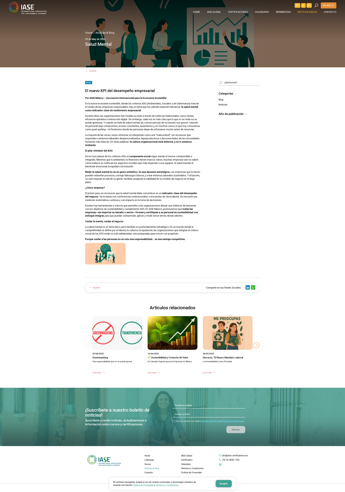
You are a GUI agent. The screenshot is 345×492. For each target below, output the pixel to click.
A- (309, 5)
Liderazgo (149, 460)
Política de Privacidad (211, 421)
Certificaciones (238, 12)
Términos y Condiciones (233, 421)
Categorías (226, 93)
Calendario (262, 12)
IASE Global (214, 12)
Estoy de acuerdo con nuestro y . (210, 421)
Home (196, 12)
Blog (221, 99)
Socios (147, 464)
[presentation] (256, 345)
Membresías (283, 12)
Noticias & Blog (307, 12)
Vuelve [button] (92, 70)
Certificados (186, 460)
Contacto (330, 12)
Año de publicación (231, 113)
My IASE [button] (327, 5)
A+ (297, 5)
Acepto (224, 483)
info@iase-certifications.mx (235, 455)
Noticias (223, 104)
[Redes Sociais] (220, 464)
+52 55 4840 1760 (230, 460)
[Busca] (316, 5)
